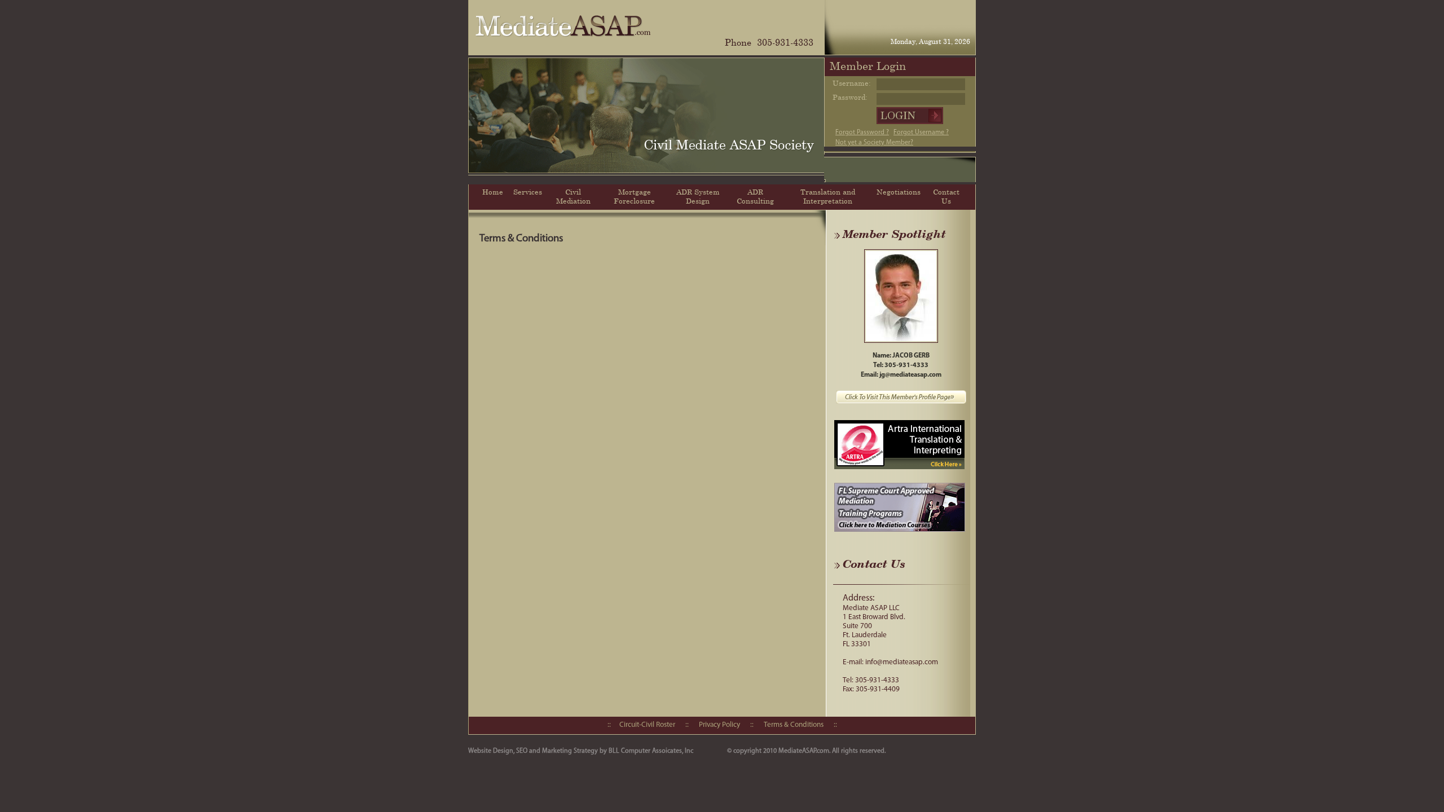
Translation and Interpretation (827, 196)
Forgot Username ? (921, 132)
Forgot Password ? (862, 132)
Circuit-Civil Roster (647, 725)
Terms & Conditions (794, 725)
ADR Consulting (755, 196)
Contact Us (946, 196)
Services (527, 191)
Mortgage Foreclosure (634, 196)
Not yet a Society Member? (874, 142)
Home (492, 191)
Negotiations (899, 191)
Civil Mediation (573, 196)
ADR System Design (698, 196)
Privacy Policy (719, 725)
